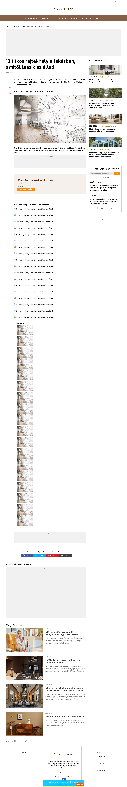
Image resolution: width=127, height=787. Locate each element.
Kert (73, 18)
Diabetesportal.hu (101, 760)
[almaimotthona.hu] (64, 9)
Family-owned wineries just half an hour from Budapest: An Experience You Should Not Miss (104, 105)
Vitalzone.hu (101, 756)
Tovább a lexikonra (105, 208)
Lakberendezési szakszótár (105, 169)
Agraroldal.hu (101, 770)
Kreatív (45, 18)
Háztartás (59, 18)
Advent (93, 196)
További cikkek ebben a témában (19, 741)
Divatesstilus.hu (101, 763)
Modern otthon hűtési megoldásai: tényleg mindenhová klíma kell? (102, 81)
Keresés (117, 173)
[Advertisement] (63, 43)
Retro (98, 18)
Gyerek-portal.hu (101, 767)
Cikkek (17, 26)
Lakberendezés (29, 18)
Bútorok (105, 219)
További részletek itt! (67, 784)
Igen (20, 183)
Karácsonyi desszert (98, 182)
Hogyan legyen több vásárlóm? (63, 776)
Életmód (85, 18)
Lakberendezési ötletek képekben (35, 26)
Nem (21, 186)
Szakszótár (105, 177)
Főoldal (9, 26)
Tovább (104, 190)
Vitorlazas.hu (101, 752)
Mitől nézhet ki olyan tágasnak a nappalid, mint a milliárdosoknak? (102, 130)
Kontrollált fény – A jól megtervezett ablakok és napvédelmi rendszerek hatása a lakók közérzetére (104, 155)
